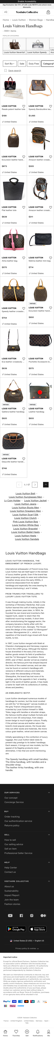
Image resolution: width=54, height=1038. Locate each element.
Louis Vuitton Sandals (27, 539)
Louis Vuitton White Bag (25, 525)
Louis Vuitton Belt (25, 493)
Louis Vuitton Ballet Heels (25, 532)
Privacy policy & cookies (26, 948)
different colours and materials (30, 671)
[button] (48, 12)
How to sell (10, 839)
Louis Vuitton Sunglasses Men (25, 497)
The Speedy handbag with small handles (27, 759)
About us (9, 886)
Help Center (10, 867)
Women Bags (36, 19)
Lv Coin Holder (12, 500)
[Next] (35, 484)
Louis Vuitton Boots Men (25, 507)
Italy (27, 1023)
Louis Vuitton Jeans (25, 504)
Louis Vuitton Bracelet (25, 528)
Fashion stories (12, 904)
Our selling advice (13, 844)
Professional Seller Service (18, 853)
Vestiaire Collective (16, 881)
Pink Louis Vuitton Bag (25, 521)
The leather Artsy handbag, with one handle (24, 769)
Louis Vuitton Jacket (35, 500)
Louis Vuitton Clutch (25, 518)
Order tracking (12, 816)
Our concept (10, 797)
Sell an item (10, 848)
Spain (46, 1021)
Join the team (11, 899)
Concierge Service (14, 802)
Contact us (10, 872)
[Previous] (19, 484)
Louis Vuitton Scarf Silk (25, 514)
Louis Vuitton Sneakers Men (25, 511)
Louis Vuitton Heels (25, 535)
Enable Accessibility (27, 1)
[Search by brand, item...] (6, 12)
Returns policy (11, 825)
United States (29, 1021)
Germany (39, 1021)
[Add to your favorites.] (23, 106)
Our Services (12, 793)
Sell (7, 835)
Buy (6, 811)
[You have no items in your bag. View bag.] (48, 12)
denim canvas (40, 731)
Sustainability (11, 890)
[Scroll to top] (46, 484)
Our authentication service (18, 821)
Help (7, 862)
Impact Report (11, 895)
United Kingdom (16, 1021)
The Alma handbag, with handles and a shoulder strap (26, 763)
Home (6, 19)
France (6, 1021)
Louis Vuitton (19, 19)
